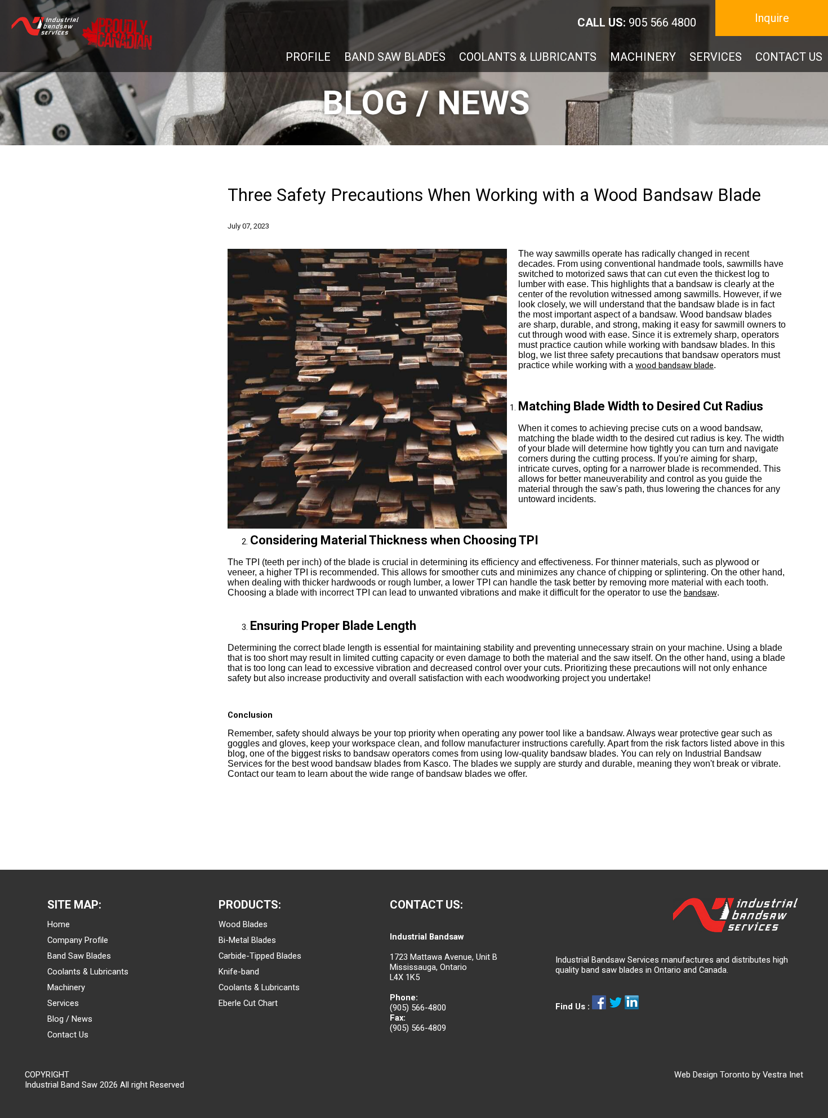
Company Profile (77, 940)
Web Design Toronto (712, 1075)
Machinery (66, 987)
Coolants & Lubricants (87, 972)
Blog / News (69, 1019)
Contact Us (67, 1035)
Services (63, 1003)
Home (58, 924)
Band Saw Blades (79, 956)
